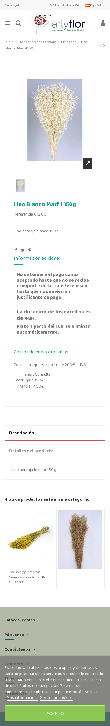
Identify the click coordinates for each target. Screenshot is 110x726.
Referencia (23, 214)
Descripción (21, 433)
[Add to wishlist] (25, 566)
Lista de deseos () (66, 5)
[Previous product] (101, 45)
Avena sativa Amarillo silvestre (27, 579)
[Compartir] (16, 250)
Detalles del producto (31, 451)
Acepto (55, 713)
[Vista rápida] (34, 566)
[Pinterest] (29, 250)
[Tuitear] (23, 250)
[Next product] (104, 45)
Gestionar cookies (56, 697)
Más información (22, 697)
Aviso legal (12, 5)
